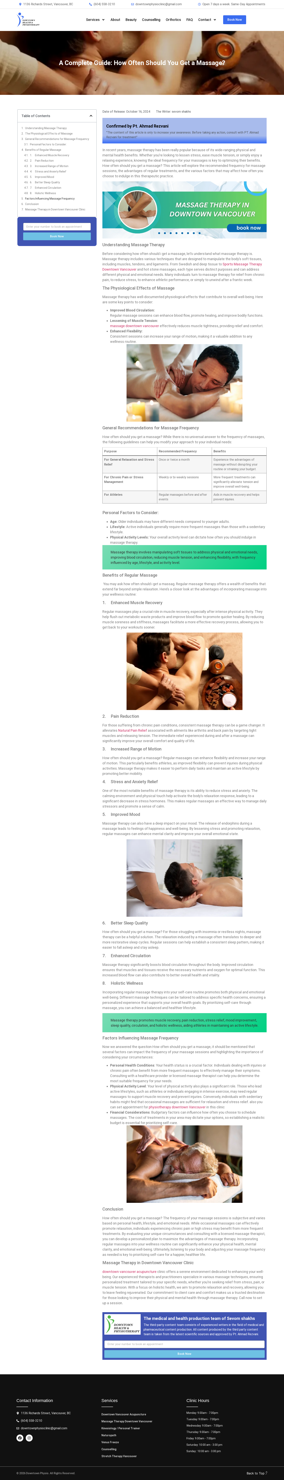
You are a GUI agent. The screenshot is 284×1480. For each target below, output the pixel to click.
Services (93, 20)
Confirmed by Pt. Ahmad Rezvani (137, 126)
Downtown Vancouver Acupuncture (123, 1414)
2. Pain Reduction (42, 160)
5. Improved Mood (42, 176)
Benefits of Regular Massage (43, 149)
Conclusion (32, 204)
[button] (91, 115)
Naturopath (108, 1435)
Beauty (131, 20)
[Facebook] (19, 1438)
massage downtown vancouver (134, 326)
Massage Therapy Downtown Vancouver (126, 1421)
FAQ (189, 20)
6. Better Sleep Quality (45, 182)
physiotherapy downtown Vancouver (177, 1107)
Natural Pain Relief (132, 730)
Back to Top (256, 1473)
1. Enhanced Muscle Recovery (49, 155)
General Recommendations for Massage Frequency (57, 139)
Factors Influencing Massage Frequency (50, 198)
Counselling (151, 20)
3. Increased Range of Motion (49, 166)
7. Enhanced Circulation (45, 187)
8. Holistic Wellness (43, 193)
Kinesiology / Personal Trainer (120, 1428)
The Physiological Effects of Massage (49, 133)
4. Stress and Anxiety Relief (48, 171)
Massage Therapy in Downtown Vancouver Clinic (55, 209)
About (115, 20)
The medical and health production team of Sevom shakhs (199, 1318)
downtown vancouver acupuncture (129, 1272)
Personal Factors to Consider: (48, 144)
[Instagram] (29, 1438)
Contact (204, 20)
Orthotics (173, 20)
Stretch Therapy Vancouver (119, 1456)
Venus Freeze (110, 1442)
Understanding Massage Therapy (46, 128)
